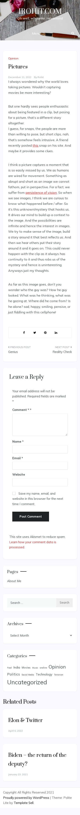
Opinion (13, 58)
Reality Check (62, 352)
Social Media (28, 674)
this (35, 145)
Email (17, 458)
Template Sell (23, 803)
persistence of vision (41, 192)
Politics (13, 674)
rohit (41, 77)
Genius (13, 352)
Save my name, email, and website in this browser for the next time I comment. (37, 499)
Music (35, 667)
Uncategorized (27, 682)
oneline (43, 667)
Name (18, 441)
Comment (20, 410)
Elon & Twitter (25, 720)
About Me (14, 581)
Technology (44, 674)
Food (9, 667)
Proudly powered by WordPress (26, 798)
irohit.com (40, 11)
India (16, 667)
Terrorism (58, 674)
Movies (26, 667)
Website (18, 474)
